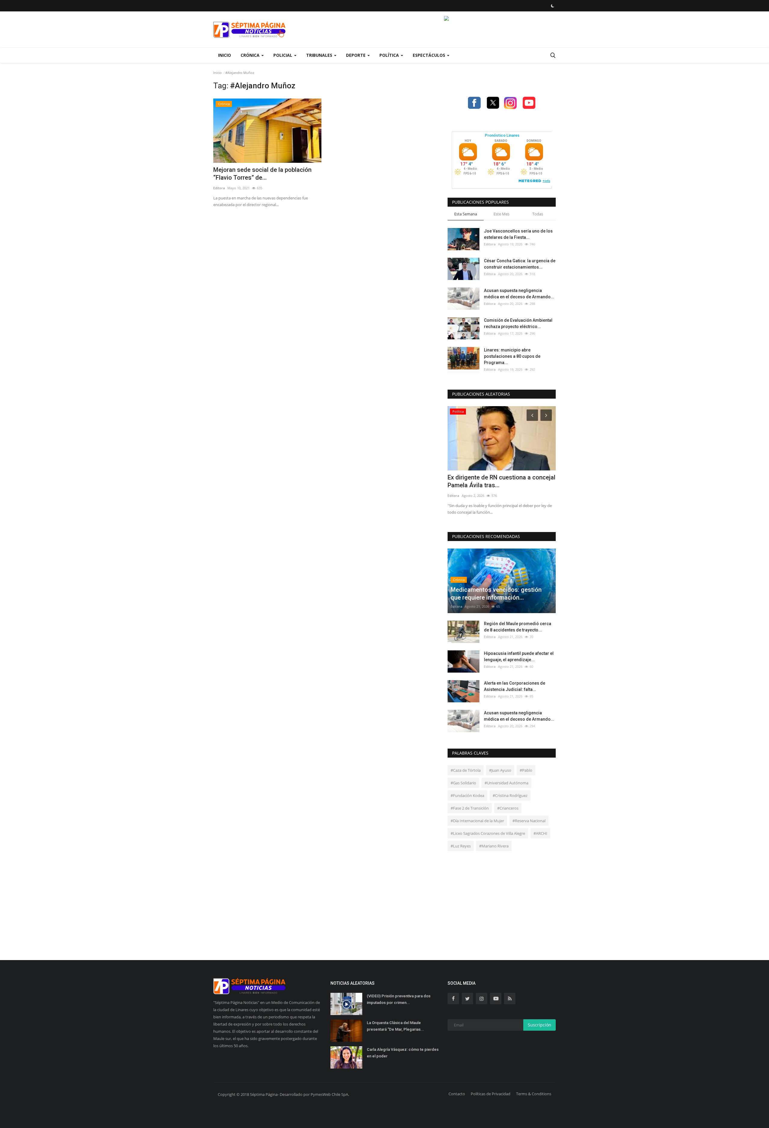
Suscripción (539, 1025)
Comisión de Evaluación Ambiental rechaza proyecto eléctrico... (518, 323)
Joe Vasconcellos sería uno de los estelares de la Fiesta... (518, 234)
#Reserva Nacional (529, 820)
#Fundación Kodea (467, 795)
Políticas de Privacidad (490, 1093)
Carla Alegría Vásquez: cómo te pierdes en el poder (403, 1052)
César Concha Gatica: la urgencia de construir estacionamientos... (519, 263)
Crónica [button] (251, 55)
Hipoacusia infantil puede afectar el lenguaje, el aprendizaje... (519, 656)
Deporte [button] (356, 55)
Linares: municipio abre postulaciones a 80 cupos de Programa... (512, 356)
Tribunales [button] (319, 55)
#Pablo (526, 770)
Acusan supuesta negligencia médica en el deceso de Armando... (519, 293)
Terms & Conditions (533, 1093)
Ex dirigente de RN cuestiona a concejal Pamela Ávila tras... (501, 481)
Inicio (224, 55)
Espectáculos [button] (429, 55)
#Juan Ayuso (500, 770)
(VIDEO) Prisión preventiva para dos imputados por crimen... (398, 999)
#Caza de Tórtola (466, 770)
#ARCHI (540, 833)
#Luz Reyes (461, 846)
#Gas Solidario (463, 783)
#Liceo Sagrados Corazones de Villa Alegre (488, 833)
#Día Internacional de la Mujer (477, 820)
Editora (219, 188)
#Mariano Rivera (494, 846)
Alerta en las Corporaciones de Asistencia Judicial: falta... (514, 686)
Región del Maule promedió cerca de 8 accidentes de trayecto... (517, 626)
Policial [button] (283, 55)
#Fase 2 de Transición (470, 808)
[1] (552, 5)
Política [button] (389, 55)
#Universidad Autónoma (506, 783)
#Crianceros (507, 808)
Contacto (456, 1093)
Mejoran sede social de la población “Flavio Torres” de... (262, 173)
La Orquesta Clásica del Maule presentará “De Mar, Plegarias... (395, 1026)
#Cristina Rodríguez (510, 795)
